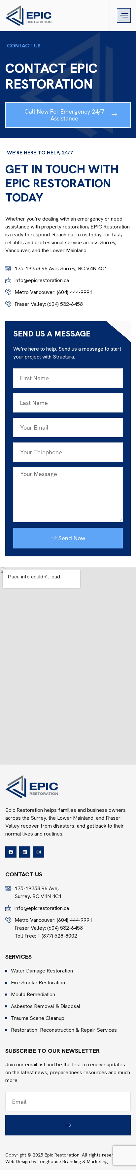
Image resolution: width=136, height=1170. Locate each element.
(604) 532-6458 (65, 304)
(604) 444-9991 (74, 292)
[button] (124, 15)
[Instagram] (38, 852)
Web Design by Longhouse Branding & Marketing (56, 1161)
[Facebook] (11, 852)
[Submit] (68, 1125)
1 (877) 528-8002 (57, 935)
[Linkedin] (24, 852)
